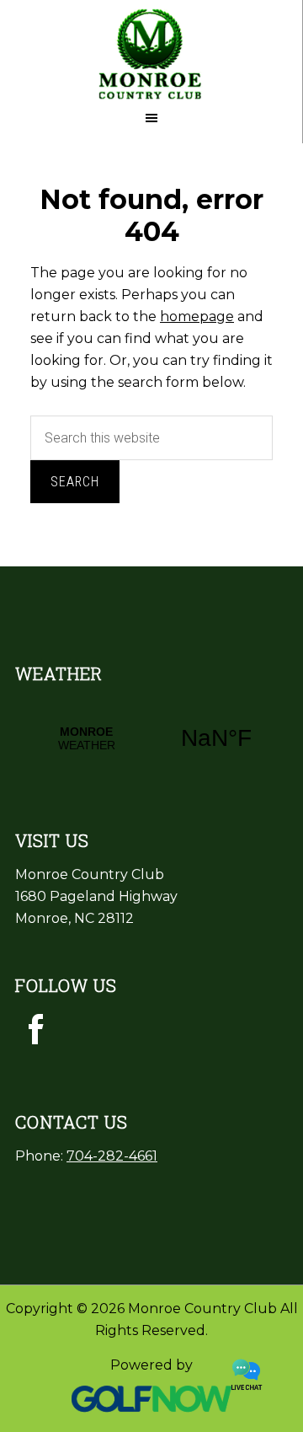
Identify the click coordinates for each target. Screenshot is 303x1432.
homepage (197, 316)
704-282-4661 (111, 1156)
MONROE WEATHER (151, 738)
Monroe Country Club (151, 50)
